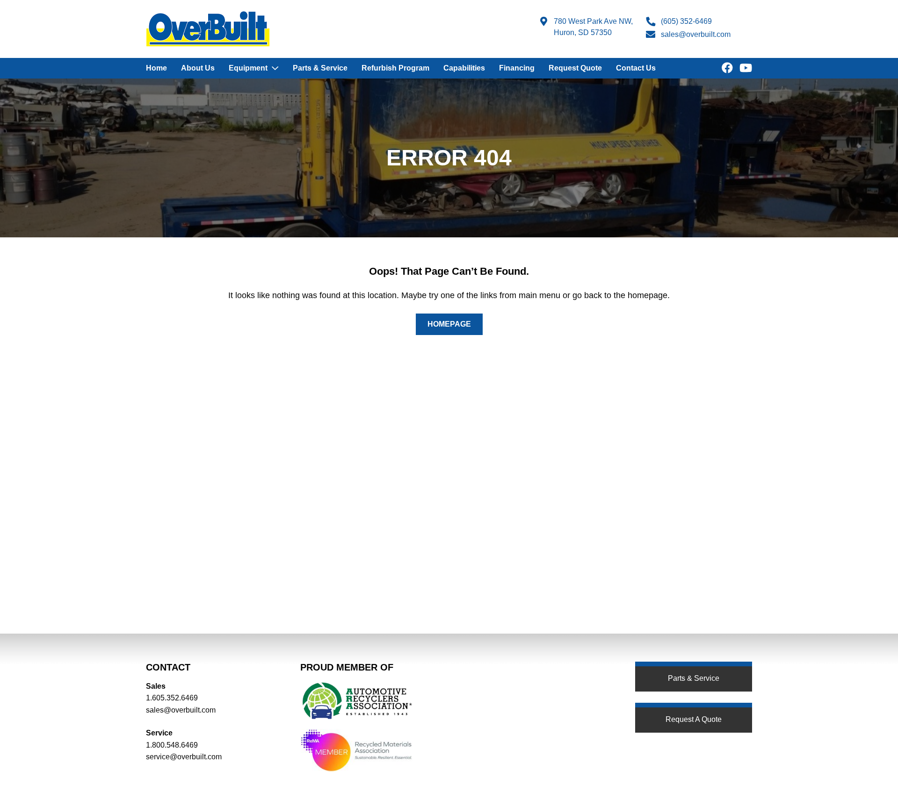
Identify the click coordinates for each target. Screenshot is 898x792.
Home (156, 68)
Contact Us (636, 68)
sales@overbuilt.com (696, 34)
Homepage (449, 324)
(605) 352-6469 (686, 21)
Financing (517, 68)
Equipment (248, 68)
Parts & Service (320, 68)
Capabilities (464, 68)
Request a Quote (694, 719)
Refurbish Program (395, 68)
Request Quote (575, 68)
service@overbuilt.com (184, 757)
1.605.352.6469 (172, 698)
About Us (198, 68)
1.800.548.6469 (172, 745)
